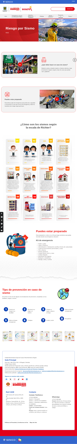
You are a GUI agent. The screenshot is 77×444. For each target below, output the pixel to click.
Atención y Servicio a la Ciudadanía (30, 16)
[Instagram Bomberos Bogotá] (1, 217)
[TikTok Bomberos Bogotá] (1, 227)
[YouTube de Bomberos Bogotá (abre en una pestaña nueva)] (22, 379)
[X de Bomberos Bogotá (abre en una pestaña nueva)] (10, 379)
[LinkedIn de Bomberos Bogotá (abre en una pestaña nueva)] (26, 379)
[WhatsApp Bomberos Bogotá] (1, 223)
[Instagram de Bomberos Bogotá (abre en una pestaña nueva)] (14, 379)
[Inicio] (17, 9)
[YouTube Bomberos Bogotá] (1, 230)
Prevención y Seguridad (60, 16)
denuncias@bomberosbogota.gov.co (32, 371)
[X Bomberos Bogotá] (1, 220)
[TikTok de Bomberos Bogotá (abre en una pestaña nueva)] (18, 379)
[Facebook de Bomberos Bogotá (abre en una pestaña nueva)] (6, 379)
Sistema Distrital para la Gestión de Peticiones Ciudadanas (29, 369)
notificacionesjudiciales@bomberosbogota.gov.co (29, 372)
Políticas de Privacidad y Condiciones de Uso (16, 422)
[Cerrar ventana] (75, 60)
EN (72, 1)
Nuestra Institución (50, 16)
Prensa (70, 16)
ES (74, 1)
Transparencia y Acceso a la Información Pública (17, 16)
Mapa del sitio (33, 422)
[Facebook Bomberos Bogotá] (1, 213)
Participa (42, 16)
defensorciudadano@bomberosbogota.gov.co (53, 371)
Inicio (6, 16)
